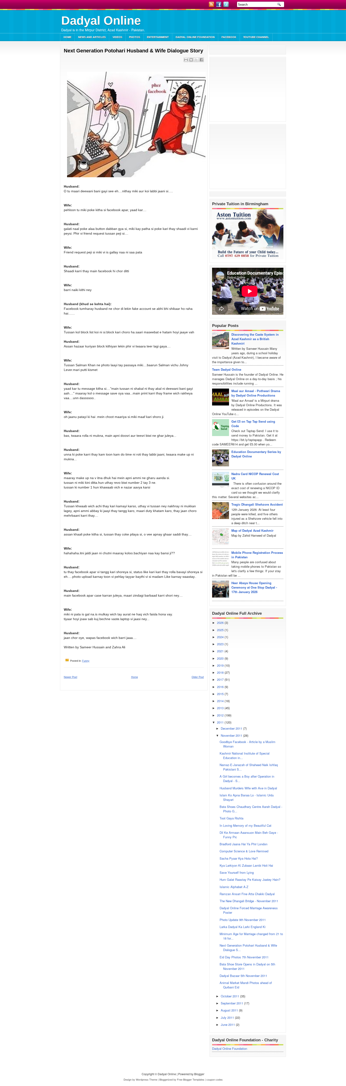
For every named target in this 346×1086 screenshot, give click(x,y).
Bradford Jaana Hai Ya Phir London (243, 844)
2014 (221, 701)
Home (67, 37)
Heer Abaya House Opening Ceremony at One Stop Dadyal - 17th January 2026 (254, 587)
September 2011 (232, 1003)
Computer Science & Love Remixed (244, 851)
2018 (221, 672)
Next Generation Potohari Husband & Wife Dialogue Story (133, 51)
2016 (221, 687)
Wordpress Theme (146, 1079)
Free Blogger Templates (190, 1079)
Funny (85, 660)
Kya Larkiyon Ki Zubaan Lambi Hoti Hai (246, 865)
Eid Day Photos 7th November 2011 (244, 957)
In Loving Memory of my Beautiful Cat (245, 825)
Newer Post (70, 677)
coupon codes (214, 1079)
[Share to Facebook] (201, 59)
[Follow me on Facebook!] (219, 6)
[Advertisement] (231, 22)
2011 (221, 722)
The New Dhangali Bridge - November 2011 (249, 901)
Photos (134, 37)
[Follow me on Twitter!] (226, 6)
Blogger (199, 1074)
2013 (221, 708)
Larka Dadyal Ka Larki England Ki (243, 927)
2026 (221, 622)
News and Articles (92, 37)
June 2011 (228, 1024)
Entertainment (158, 37)
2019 (221, 665)
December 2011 (232, 728)
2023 (221, 644)
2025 (221, 630)
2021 (221, 651)
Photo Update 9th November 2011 (243, 919)
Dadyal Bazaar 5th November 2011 (243, 975)
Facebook (228, 37)
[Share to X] (196, 59)
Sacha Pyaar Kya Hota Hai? (239, 858)
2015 (221, 694)
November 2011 (232, 735)
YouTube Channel (256, 37)
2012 (221, 715)
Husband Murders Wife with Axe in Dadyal (248, 788)
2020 (221, 658)
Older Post (198, 677)
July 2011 (228, 1017)
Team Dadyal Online (226, 369)
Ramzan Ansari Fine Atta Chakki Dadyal (247, 894)
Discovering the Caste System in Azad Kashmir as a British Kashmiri (255, 339)
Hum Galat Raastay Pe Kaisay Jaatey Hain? (250, 879)
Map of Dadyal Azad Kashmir (252, 530)
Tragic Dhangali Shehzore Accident (257, 504)
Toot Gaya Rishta (231, 818)
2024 (221, 637)
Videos (117, 37)
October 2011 (230, 996)
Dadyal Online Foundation (195, 37)
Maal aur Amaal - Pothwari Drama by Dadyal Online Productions (255, 393)
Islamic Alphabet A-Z (234, 887)
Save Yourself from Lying (237, 872)
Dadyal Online (101, 20)
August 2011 (230, 1010)
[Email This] (186, 59)
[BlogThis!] (191, 59)
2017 (221, 679)
